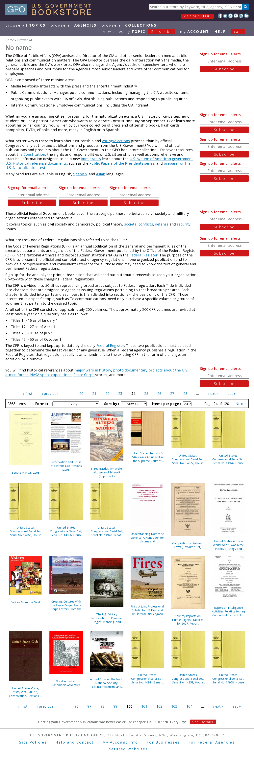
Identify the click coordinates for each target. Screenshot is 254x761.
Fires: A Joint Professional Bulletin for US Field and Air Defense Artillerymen (147, 610)
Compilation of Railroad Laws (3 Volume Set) (187, 545)
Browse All (25, 25)
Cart (238, 31)
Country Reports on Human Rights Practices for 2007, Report (187, 619)
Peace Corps (84, 374)
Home (9, 40)
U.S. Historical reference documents (36, 163)
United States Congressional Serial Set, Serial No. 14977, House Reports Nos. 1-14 (188, 459)
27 (172, 393)
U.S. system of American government (161, 158)
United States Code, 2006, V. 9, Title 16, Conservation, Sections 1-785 (25, 692)
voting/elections (116, 140)
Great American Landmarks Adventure (66, 683)
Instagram (230, 15)
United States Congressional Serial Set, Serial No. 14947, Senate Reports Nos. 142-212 (107, 531)
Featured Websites (127, 749)
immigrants (91, 158)
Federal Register (144, 255)
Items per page (166, 403)
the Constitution (31, 154)
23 (120, 393)
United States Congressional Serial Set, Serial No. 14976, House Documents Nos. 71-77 (228, 459)
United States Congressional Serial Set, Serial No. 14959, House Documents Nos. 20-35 (188, 678)
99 (115, 706)
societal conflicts (138, 224)
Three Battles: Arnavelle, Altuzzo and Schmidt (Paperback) (107, 472)
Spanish (80, 174)
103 (174, 706)
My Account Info (120, 742)
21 (94, 393)
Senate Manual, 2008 (25, 472)
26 (159, 393)
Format (42, 403)
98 (102, 706)
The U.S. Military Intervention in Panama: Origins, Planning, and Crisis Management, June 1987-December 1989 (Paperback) (106, 618)
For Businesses (163, 742)
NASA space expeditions (50, 374)
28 (185, 393)
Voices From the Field (26, 602)
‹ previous (50, 393)
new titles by (137, 31)
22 (107, 393)
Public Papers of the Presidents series (121, 163)
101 (144, 706)
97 (89, 706)
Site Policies (33, 742)
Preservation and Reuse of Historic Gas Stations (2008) (66, 465)
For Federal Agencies (212, 742)
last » (231, 393)
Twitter (225, 15)
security (183, 224)
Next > (241, 403)
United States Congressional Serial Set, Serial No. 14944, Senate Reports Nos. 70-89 (147, 678)
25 (146, 393)
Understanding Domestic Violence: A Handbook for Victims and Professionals (147, 537)
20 (81, 393)
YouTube (236, 15)
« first (28, 393)
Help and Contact (74, 742)
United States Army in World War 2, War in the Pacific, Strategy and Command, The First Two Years (228, 545)
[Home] (50, 13)
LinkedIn (246, 15)
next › (213, 393)
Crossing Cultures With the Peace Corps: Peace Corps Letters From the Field (66, 605)
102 (159, 706)
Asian (100, 174)
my (194, 31)
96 (76, 706)
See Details (202, 722)
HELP (220, 31)
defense (161, 224)
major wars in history (93, 370)
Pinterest (241, 15)
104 (189, 706)
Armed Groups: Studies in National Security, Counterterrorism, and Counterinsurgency (106, 683)
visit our (197, 16)
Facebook (220, 15)
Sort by (111, 403)
